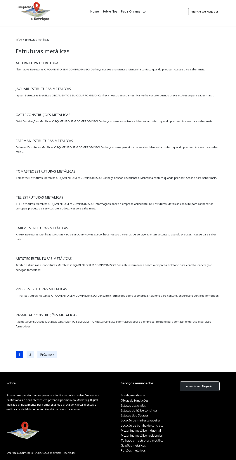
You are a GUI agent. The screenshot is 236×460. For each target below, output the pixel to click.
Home (94, 11)
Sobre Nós (110, 11)
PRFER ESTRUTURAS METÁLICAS (41, 289)
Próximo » (47, 355)
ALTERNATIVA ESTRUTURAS (38, 63)
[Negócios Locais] (34, 11)
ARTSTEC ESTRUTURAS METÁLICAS (44, 258)
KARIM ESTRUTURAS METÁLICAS (42, 228)
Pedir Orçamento (133, 11)
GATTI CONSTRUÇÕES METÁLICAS (43, 114)
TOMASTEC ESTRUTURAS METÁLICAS (45, 171)
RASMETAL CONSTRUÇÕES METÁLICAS (46, 315)
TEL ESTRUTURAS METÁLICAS (39, 197)
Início (19, 39)
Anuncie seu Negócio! (204, 11)
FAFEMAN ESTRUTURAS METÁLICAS (44, 140)
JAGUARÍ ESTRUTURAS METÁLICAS (43, 88)
